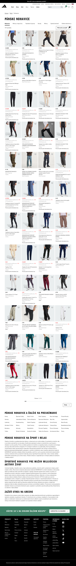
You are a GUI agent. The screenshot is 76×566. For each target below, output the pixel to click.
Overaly (7, 419)
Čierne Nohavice (31, 419)
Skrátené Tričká (9, 425)
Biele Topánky (42, 416)
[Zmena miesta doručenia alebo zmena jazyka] (72, 4)
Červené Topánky (43, 428)
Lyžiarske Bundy (43, 422)
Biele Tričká (30, 416)
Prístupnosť (67, 562)
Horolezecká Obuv (54, 431)
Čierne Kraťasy (65, 428)
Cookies (29, 562)
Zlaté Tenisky (30, 425)
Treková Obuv (53, 425)
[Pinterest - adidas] (66, 535)
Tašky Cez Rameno (43, 431)
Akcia (37, 7)
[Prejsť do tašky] (72, 7)
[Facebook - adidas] (66, 523)
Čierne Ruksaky (54, 428)
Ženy (17, 7)
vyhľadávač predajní (36, 4)
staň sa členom (58, 4)
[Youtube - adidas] (66, 543)
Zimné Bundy (53, 422)
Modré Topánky (31, 422)
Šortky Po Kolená (20, 431)
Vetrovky (18, 428)
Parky (6, 416)
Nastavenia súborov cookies (12, 562)
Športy (32, 7)
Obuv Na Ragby (54, 416)
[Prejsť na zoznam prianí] (69, 7)
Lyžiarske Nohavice (43, 425)
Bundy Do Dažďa (31, 431)
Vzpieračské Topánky (64, 419)
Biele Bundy (64, 422)
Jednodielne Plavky (21, 419)
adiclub (63, 4)
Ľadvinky (7, 422)
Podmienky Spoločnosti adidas (57, 562)
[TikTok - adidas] (66, 539)
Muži (12, 7)
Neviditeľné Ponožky (30, 428)
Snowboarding (20, 422)
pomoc (42, 4)
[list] (38, 23)
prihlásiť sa (68, 4)
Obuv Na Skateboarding (53, 419)
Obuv (27, 7)
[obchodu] (4, 6)
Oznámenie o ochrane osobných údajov (40, 562)
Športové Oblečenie (44, 419)
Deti (22, 7)
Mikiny (17, 425)
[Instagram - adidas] (66, 527)
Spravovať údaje (23, 562)
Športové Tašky (20, 416)
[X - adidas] (66, 531)
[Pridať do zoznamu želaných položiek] (19, 33)
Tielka (6, 431)
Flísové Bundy (64, 416)
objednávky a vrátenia (49, 4)
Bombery (7, 428)
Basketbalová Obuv (66, 425)
